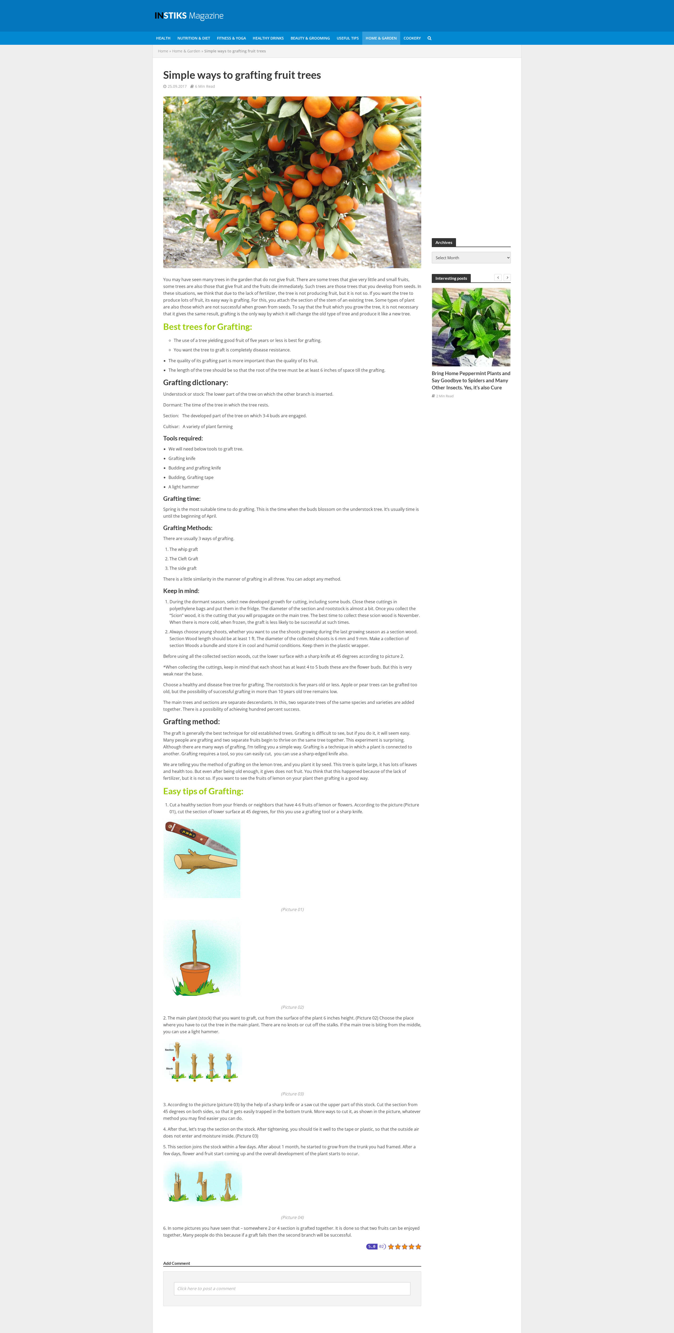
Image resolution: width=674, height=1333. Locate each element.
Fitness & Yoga (231, 38)
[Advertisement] (471, 147)
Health (163, 38)
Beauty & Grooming (310, 38)
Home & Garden (381, 38)
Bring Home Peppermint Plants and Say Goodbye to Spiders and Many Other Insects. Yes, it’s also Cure (471, 380)
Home (163, 50)
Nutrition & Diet (193, 38)
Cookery (412, 38)
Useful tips (348, 38)
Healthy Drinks (268, 38)
